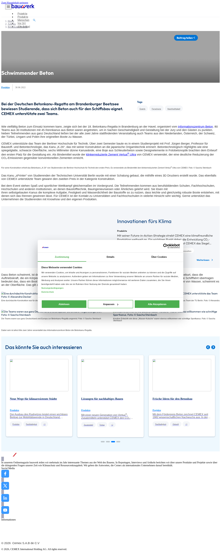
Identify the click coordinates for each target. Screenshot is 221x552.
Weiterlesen (205, 260)
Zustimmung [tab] (62, 256)
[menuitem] (22, 13)
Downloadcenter (9, 531)
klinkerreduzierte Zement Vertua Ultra (111, 154)
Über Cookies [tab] (159, 256)
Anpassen (108, 304)
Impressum (6, 537)
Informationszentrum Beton (195, 126)
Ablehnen (64, 304)
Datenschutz (47, 292)
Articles (12, 24)
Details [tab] (111, 256)
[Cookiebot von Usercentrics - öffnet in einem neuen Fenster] (165, 246)
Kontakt (5, 525)
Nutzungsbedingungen (52, 288)
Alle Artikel (7, 522)
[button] (208, 347)
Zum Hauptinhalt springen (14, 2)
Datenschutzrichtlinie (12, 534)
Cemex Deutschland (11, 528)
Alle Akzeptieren (157, 304)
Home (11, 21)
